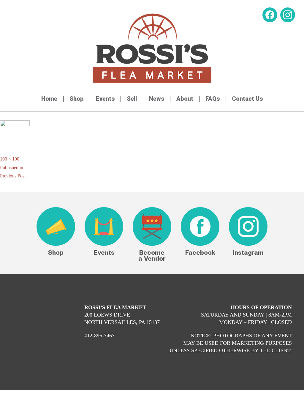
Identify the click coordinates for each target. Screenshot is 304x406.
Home (49, 99)
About (184, 99)
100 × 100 (9, 158)
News (156, 99)
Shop (76, 99)
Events (105, 99)
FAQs (212, 99)
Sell (132, 99)
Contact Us (247, 99)
